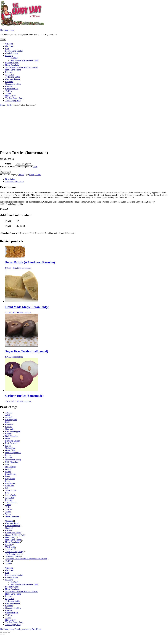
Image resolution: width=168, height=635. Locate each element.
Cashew (8, 427)
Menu (3, 39)
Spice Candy (10, 495)
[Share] (6, 632)
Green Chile (10, 450)
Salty (7, 488)
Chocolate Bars (11, 89)
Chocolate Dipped (12, 79)
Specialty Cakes (12, 63)
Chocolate (9, 429)
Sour (7, 493)
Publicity (9, 55)
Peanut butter (10, 474)
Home (2, 105)
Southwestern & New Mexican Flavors (21, 67)
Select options (25, 268)
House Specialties (12, 65)
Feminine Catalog (12, 441)
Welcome (9, 44)
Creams (8, 434)
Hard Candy (10, 96)
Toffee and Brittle (12, 77)
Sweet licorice (11, 502)
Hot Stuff (14, 58)
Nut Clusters (10, 467)
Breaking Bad (11, 419)
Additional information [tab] (14, 181)
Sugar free (9, 74)
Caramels (9, 81)
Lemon (8, 455)
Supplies (8, 500)
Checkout (9, 46)
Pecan (31, 175)
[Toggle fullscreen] (4, 632)
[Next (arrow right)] (4, 634)
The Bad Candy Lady (14, 98)
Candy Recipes (11, 53)
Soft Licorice (10, 490)
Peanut (8, 471)
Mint (7, 464)
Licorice (8, 72)
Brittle (7, 422)
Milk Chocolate (11, 462)
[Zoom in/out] (1, 632)
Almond (8, 412)
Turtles (8, 93)
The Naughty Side (12, 100)
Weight (7, 164)
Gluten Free (10, 448)
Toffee (8, 507)
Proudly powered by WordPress (28, 629)
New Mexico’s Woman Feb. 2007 (24, 60)
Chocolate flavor (7, 166)
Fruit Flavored (11, 443)
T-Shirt (8, 504)
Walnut (8, 514)
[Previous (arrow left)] (1, 634)
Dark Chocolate (11, 436)
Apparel (8, 417)
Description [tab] (10, 179)
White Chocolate (12, 516)
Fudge (7, 445)
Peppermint (10, 478)
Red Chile (9, 486)
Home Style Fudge (13, 70)
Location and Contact (14, 51)
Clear (35, 166)
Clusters (8, 86)
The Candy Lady (7, 30)
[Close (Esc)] (9, 632)
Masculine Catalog (13, 460)
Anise (7, 415)
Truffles (8, 91)
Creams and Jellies (13, 84)
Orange (8, 469)
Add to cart (5, 172)
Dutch (7, 438)
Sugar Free (9, 497)
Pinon (7, 481)
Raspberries (10, 483)
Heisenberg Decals (13, 453)
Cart (7, 48)
